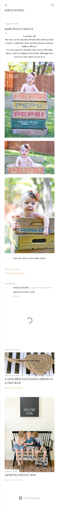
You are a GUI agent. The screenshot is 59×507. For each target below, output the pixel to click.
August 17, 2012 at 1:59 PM (40, 288)
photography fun (18, 273)
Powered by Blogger (31, 498)
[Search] (52, 4)
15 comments (16, 388)
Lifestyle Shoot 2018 (20, 475)
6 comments (16, 480)
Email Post (15, 269)
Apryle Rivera (14, 10)
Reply (16, 296)
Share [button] (7, 269)
